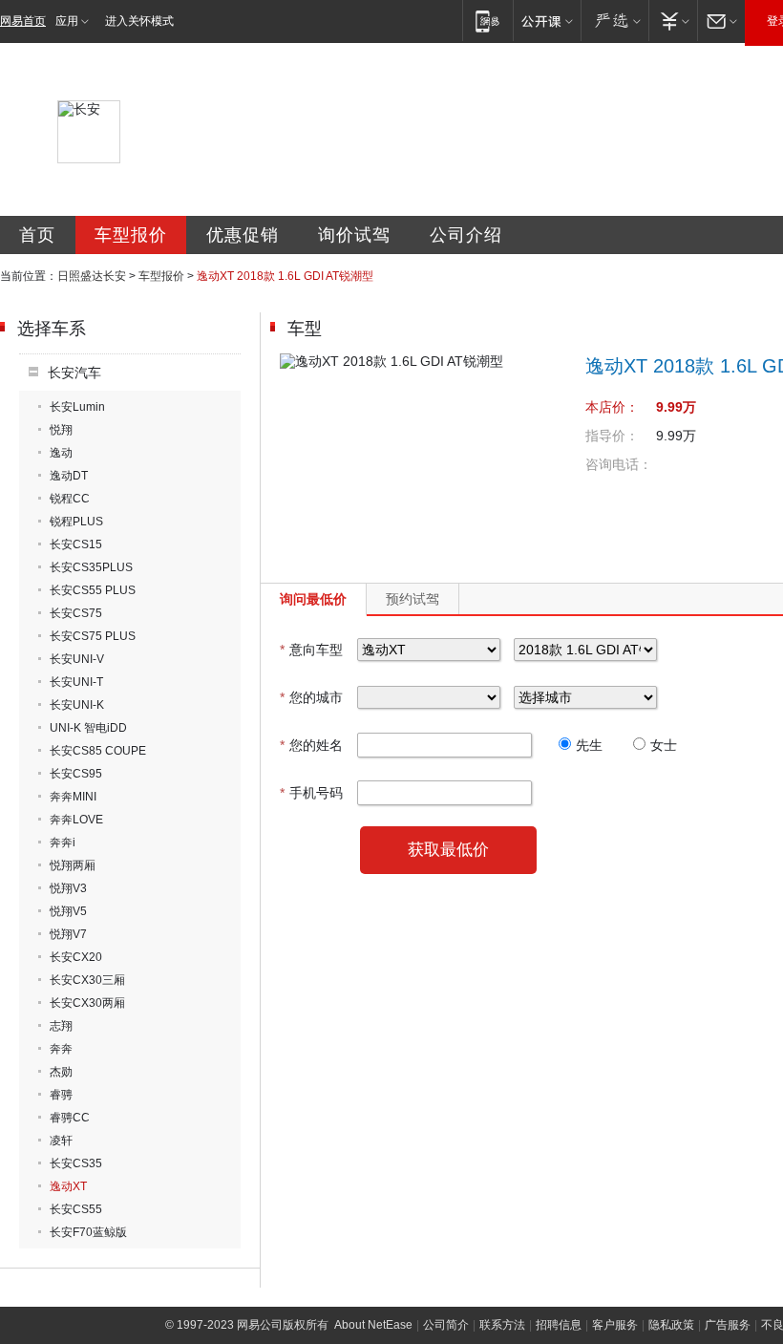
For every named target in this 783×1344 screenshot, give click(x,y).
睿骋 (61, 1094)
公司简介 (446, 1325)
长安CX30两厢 (87, 1003)
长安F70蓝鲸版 (88, 1232)
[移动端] (487, 20)
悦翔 (61, 430)
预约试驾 (412, 599)
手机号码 (311, 792)
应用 (66, 21)
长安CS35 (76, 1163)
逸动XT (68, 1186)
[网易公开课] (547, 20)
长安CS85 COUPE (98, 750)
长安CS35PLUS (91, 567)
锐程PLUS (76, 521)
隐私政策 (671, 1325)
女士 (663, 745)
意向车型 (311, 649)
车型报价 (131, 235)
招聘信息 (559, 1325)
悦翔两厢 (72, 865)
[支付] (672, 20)
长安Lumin (77, 407)
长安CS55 (76, 1209)
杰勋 (61, 1071)
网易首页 (23, 21)
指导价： (612, 435)
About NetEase (373, 1325)
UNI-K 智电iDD (88, 728)
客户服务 (615, 1325)
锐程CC (70, 498)
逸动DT (69, 475)
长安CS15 (76, 544)
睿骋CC (70, 1117)
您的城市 (311, 697)
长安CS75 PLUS (93, 636)
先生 (589, 745)
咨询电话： (618, 464)
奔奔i (62, 842)
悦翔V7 (68, 934)
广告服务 (728, 1325)
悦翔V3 (68, 888)
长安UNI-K (77, 705)
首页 (37, 235)
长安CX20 (76, 957)
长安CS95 (76, 773)
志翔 (61, 1026)
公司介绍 (466, 235)
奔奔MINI (73, 796)
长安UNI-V (77, 659)
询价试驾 (354, 235)
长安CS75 (76, 613)
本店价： (612, 407)
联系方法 (502, 1325)
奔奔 (61, 1049)
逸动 (61, 452)
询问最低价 (313, 599)
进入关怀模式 (139, 21)
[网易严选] (614, 20)
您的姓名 (311, 745)
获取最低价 (448, 850)
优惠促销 (242, 235)
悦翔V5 (68, 911)
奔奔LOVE (76, 819)
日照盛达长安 (91, 276)
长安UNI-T (76, 682)
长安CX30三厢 (87, 980)
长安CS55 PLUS (93, 590)
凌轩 (61, 1140)
